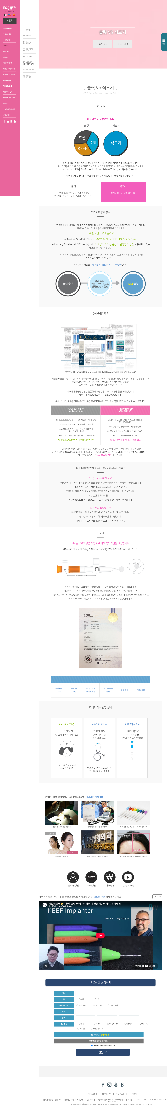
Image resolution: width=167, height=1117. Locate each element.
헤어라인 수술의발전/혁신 (28, 50)
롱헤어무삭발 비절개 (27, 42)
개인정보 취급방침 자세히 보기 (99, 1041)
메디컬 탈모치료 (7, 86)
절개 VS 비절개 (7, 28)
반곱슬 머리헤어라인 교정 (27, 76)
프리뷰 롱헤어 (7, 40)
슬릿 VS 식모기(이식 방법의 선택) (28, 63)
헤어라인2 (6, 51)
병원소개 (5, 103)
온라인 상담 (102, 44)
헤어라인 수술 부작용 (29, 70)
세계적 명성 (26, 30)
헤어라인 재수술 (7, 63)
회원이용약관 (106, 1094)
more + (157, 896)
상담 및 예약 (6, 115)
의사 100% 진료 (7, 92)
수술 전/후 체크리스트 (9, 109)
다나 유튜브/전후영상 (9, 98)
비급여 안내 (133, 1094)
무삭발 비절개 (7, 34)
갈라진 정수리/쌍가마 (9, 75)
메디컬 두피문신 (7, 80)
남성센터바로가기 (9, 21)
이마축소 (5, 57)
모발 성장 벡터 (27, 56)
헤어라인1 (6, 46)
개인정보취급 (92, 1094)
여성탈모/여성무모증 (9, 69)
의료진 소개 (120, 1094)
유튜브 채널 (123, 44)
